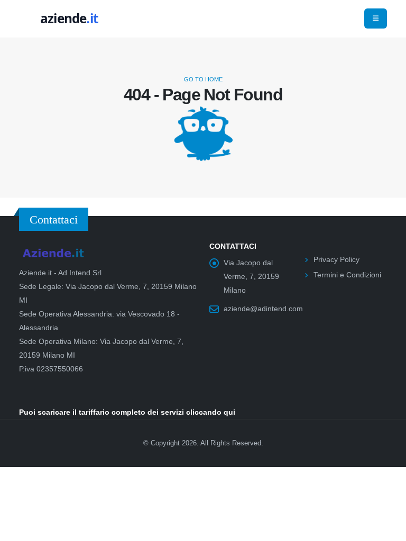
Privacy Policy (336, 259)
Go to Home (203, 79)
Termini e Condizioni (347, 274)
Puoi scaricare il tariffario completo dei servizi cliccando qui (127, 412)
